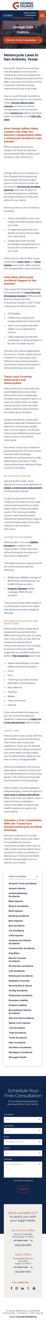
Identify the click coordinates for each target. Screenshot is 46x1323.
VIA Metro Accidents (20, 1047)
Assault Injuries (17, 888)
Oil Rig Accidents (18, 990)
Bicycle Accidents (18, 906)
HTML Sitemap (36, 1313)
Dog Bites (14, 953)
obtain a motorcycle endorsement (23, 488)
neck (27, 261)
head (20, 261)
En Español (8, 15)
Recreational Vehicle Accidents (20, 1011)
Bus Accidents (17, 926)
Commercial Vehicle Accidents (20, 942)
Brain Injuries (16, 901)
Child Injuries (16, 935)
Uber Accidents (17, 1042)
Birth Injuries (16, 911)
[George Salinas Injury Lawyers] (23, 5)
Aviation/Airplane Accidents (18, 895)
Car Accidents (16, 930)
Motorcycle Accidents (21, 976)
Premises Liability (18, 1000)
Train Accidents (17, 1033)
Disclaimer (22, 1313)
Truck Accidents (18, 1038)
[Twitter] (28, 1288)
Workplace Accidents (20, 1052)
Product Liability (18, 1005)
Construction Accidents (22, 948)
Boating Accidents (19, 916)
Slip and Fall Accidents (21, 1018)
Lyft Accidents (17, 971)
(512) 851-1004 (23, 1271)
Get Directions (20, 1240)
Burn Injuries (16, 921)
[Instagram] (16, 1288)
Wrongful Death (17, 1057)
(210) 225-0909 (23, 17)
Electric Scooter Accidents (17, 959)
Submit (23, 1189)
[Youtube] (34, 1288)
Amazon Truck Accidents (23, 883)
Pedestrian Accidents (20, 995)
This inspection (20, 656)
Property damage (17, 588)
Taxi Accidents (17, 1028)
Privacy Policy (9, 1313)
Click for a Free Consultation (21, 40)
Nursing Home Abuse (20, 985)
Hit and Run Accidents (21, 966)
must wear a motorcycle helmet (21, 794)
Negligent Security (19, 981)
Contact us (16, 113)
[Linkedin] (22, 1288)
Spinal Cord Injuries (19, 1023)
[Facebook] (11, 1288)
